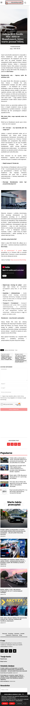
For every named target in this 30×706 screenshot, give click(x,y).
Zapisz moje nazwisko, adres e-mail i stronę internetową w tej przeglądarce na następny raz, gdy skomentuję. (13, 398)
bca (16, 350)
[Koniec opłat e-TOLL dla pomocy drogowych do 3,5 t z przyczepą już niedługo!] (4, 477)
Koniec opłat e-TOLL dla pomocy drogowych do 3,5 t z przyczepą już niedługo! (18, 476)
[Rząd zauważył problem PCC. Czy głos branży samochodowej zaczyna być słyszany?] (4, 491)
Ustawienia (19, 703)
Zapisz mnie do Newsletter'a (12, 694)
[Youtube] (14, 651)
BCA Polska (10, 71)
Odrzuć (12, 703)
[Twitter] (12, 444)
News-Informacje (4, 681)
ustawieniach (19, 700)
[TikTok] (6, 651)
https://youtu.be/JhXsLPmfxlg (18, 260)
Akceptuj (5, 703)
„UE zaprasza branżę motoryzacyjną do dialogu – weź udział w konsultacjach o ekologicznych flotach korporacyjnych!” (20, 358)
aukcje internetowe (9, 350)
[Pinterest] (15, 444)
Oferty (12, 31)
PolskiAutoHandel (15, 46)
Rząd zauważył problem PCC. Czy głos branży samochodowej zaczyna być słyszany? (18, 491)
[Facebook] (8, 444)
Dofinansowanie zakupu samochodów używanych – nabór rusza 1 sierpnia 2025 (6, 357)
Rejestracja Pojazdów (6, 672)
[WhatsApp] (19, 444)
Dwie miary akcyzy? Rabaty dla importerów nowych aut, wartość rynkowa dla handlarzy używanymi (18, 484)
